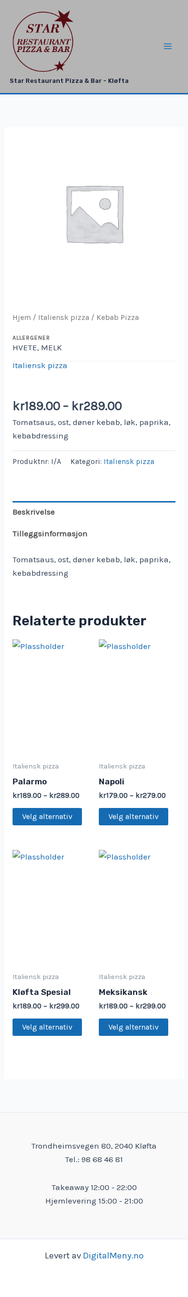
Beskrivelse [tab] (34, 511)
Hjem (22, 317)
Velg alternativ (47, 816)
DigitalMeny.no (113, 1255)
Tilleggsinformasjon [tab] (50, 533)
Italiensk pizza (63, 317)
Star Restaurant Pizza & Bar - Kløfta (69, 80)
